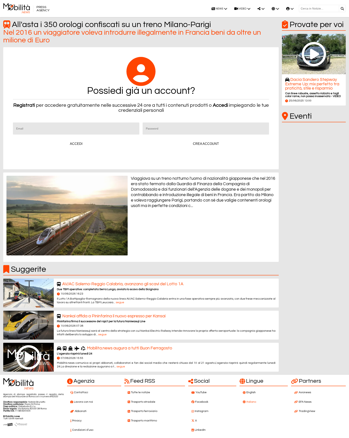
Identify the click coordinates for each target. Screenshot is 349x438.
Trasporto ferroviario (144, 411)
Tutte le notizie (140, 392)
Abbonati (80, 411)
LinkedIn (200, 430)
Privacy (77, 420)
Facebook (201, 401)
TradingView (307, 411)
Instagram (201, 411)
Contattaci (81, 392)
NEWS (219, 8)
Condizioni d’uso (82, 430)
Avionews (305, 392)
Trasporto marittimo (144, 420)
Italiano (251, 401)
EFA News (305, 401)
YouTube (201, 392)
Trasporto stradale (143, 401)
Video (242, 8)
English (251, 392)
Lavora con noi (83, 401)
